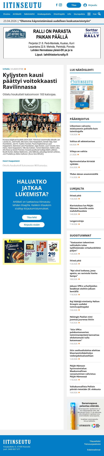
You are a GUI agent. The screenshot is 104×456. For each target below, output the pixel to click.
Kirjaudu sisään (32, 224)
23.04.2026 (47, 21)
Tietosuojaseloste (92, 444)
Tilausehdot (95, 441)
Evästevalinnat (94, 449)
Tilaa (74, 5)
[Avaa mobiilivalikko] (88, 14)
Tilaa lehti (32, 217)
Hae (95, 14)
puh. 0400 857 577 (11, 449)
